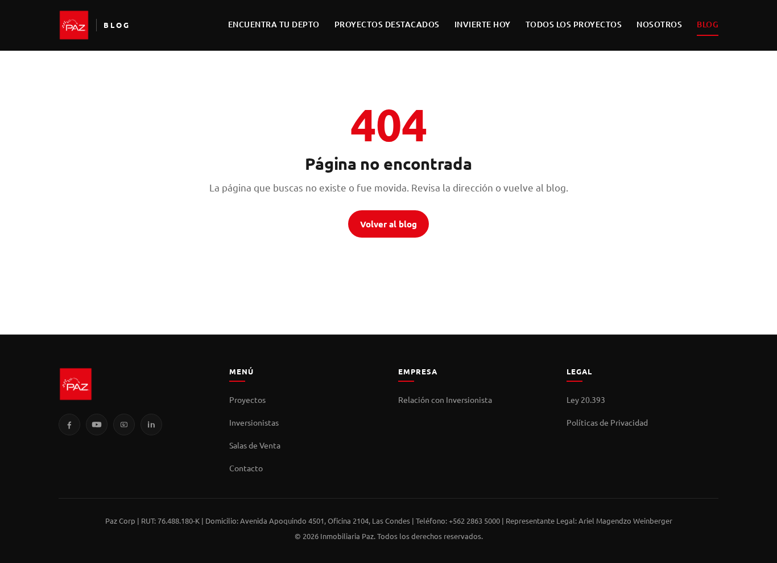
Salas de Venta (254, 445)
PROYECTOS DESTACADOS (387, 24)
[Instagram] (124, 424)
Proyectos (247, 399)
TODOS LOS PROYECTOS (574, 24)
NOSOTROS (659, 24)
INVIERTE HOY (482, 24)
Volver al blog (388, 224)
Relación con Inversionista (445, 399)
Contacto (246, 468)
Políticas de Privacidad (607, 422)
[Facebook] (69, 424)
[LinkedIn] (151, 424)
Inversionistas (254, 422)
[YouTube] (97, 424)
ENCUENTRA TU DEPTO (274, 24)
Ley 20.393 (586, 399)
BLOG (707, 24)
